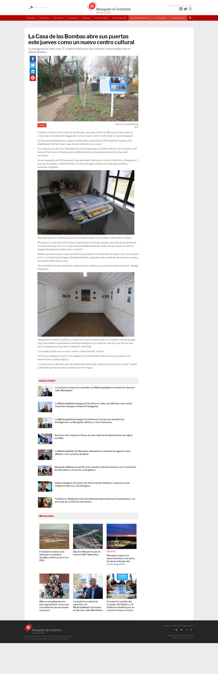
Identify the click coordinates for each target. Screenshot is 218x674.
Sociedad (72, 18)
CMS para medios (180, 638)
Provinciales (101, 18)
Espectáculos (119, 18)
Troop (191, 638)
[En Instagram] (190, 9)
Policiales (58, 18)
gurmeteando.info (140, 18)
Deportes (44, 18)
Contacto (64, 639)
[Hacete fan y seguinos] (181, 9)
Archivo (27, 639)
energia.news (178, 18)
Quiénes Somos (54, 639)
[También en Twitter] (186, 9)
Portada (31, 18)
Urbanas (86, 18)
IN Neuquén (160, 18)
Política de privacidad (39, 639)
